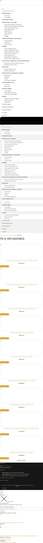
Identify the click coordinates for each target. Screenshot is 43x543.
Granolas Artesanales (8, 40)
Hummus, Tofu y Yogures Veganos (10, 94)
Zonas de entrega (6, 109)
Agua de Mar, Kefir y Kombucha (10, 92)
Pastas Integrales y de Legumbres (10, 56)
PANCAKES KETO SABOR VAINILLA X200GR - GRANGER (12, 522)
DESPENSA (4, 46)
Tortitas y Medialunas (8, 149)
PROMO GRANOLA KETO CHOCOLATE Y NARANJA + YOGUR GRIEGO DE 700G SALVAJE (19, 535)
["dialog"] (21, 518)
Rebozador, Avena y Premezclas (10, 53)
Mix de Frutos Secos (8, 44)
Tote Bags (6, 36)
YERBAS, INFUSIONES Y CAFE (8, 235)
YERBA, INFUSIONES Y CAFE (8, 82)
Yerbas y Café (7, 86)
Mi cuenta (4, 112)
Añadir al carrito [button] (4, 266)
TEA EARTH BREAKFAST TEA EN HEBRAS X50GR (21, 332)
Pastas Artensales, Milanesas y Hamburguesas (13, 24)
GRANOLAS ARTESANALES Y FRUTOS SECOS (11, 38)
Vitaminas (6, 78)
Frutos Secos (6, 42)
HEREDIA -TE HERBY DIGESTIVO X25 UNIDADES (21, 452)
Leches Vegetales (7, 90)
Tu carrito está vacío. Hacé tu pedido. (8, 542)
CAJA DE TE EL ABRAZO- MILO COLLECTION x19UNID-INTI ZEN (21, 284)
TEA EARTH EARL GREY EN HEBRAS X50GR (21, 356)
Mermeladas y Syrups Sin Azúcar (10, 64)
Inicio (1, 235)
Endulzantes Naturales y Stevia (10, 69)
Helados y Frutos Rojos (8, 100)
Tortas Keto (6, 34)
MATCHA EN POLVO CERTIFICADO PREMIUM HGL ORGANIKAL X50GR (21, 428)
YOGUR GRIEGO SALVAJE (7, 19)
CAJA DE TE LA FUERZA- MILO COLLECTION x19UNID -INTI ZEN (21, 260)
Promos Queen (7, 15)
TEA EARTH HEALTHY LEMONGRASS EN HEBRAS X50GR (21, 308)
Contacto (4, 115)
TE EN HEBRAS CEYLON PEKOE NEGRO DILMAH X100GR (21, 380)
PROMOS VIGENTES (6, 13)
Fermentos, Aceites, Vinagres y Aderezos (12, 58)
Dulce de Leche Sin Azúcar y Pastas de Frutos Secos (14, 63)
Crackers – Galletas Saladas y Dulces (11, 50)
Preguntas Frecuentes (7, 107)
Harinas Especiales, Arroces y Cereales (11, 51)
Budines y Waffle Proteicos (9, 29)
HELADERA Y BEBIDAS (7, 88)
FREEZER (4, 96)
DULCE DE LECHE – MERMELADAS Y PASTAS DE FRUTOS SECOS (15, 60)
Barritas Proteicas (7, 75)
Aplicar (2, 511)
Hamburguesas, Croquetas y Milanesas (11, 98)
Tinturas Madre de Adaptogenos (10, 80)
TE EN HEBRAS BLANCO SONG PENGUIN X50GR (21, 404)
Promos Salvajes (7, 17)
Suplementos (6, 193)
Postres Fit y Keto (7, 31)
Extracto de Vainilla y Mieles (9, 70)
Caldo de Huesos (7, 102)
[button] (21, 6)
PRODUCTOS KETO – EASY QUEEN (9, 22)
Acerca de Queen (6, 104)
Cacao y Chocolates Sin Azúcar (10, 48)
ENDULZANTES (5, 66)
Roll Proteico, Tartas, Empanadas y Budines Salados (14, 26)
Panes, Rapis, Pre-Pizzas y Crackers (10, 144)
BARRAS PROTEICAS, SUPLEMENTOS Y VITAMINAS (13, 73)
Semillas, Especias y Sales (9, 55)
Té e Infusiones (7, 84)
